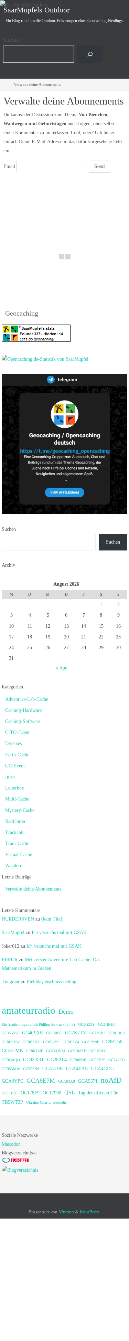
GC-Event (15, 765)
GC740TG (116, 1060)
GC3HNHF (107, 1024)
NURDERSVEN (18, 919)
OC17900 (52, 1092)
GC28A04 (57, 1059)
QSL (69, 1092)
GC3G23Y (86, 1024)
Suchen (12, 40)
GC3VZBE (10, 1033)
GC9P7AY (97, 1051)
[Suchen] (90, 54)
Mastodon (11, 1144)
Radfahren (15, 821)
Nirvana (66, 1211)
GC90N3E (78, 1060)
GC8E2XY (31, 1042)
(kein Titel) (52, 919)
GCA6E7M (40, 1080)
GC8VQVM (55, 1051)
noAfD (111, 1080)
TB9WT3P (12, 1102)
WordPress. (89, 1211)
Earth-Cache (17, 754)
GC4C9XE (32, 1032)
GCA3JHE (52, 1068)
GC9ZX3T (33, 1059)
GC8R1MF (34, 1051)
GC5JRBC (54, 1033)
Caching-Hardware (23, 710)
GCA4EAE (77, 1068)
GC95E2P (97, 1060)
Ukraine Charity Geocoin (46, 1102)
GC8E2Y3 (51, 1042)
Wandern (13, 865)
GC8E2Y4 (71, 1042)
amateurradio (28, 1010)
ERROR (10, 959)
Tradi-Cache (17, 843)
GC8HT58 (112, 1041)
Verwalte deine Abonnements (33, 889)
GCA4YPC (12, 1081)
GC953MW (11, 1069)
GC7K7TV (75, 1032)
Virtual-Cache (18, 854)
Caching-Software (22, 721)
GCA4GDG (102, 1068)
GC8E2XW (11, 1042)
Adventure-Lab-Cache (26, 699)
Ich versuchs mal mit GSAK (59, 932)
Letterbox (14, 788)
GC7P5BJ (97, 1033)
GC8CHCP (116, 1033)
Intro (10, 776)
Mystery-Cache (19, 810)
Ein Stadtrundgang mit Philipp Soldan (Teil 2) (38, 1024)
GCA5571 (88, 1081)
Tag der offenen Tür (98, 1092)
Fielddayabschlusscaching (51, 981)
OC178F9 (30, 1092)
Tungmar (11, 981)
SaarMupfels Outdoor (36, 10)
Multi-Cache (17, 799)
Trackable (14, 832)
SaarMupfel (13, 932)
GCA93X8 (66, 1081)
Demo (66, 1011)
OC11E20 (10, 1093)
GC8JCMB (12, 1050)
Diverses (13, 743)
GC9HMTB (77, 1051)
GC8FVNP (90, 1042)
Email (9, 166)
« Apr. (62, 667)
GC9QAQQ (11, 1060)
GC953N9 (31, 1069)
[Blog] (20, 1170)
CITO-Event (17, 732)
